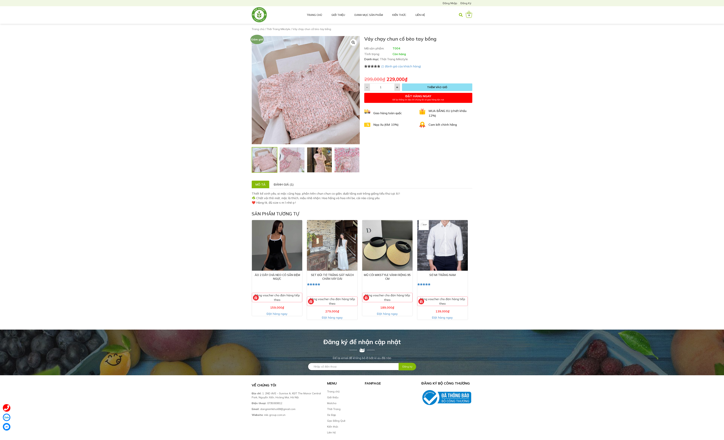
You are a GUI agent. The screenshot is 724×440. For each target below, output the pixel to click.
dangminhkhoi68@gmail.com (273, 409)
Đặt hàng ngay (277, 314)
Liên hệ (420, 15)
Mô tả (260, 184)
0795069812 (267, 403)
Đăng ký (465, 3)
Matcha (331, 403)
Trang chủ (314, 15)
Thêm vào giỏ (437, 87)
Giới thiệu (338, 15)
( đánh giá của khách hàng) (401, 66)
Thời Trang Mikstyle (278, 29)
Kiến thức (399, 15)
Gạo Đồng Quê (336, 420)
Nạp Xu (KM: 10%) (386, 124)
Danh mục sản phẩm (368, 15)
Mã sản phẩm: (374, 48)
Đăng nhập (450, 3)
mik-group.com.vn (268, 415)
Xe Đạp (331, 415)
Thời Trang (334, 409)
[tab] (260, 184)
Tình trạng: (372, 54)
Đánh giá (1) (284, 184)
